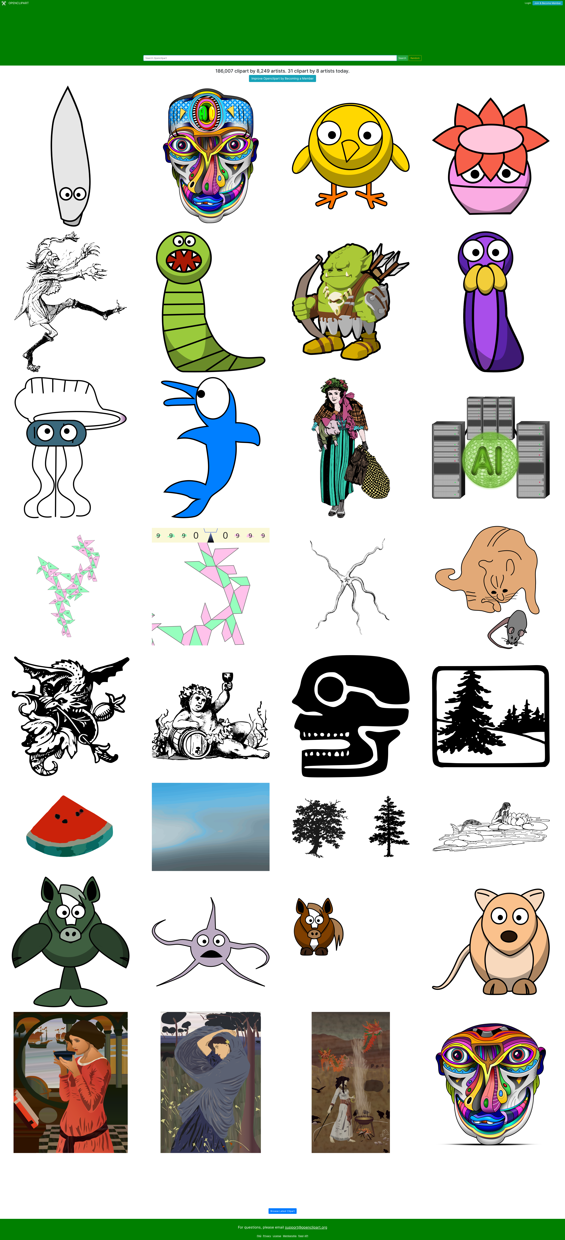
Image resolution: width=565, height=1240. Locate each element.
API (306, 1235)
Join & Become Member (547, 3)
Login (528, 2)
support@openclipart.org (306, 1227)
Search (402, 58)
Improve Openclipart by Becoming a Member (282, 78)
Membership (290, 1235)
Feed (301, 1235)
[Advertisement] (282, 30)
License (277, 1235)
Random (415, 58)
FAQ (259, 1235)
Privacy (267, 1235)
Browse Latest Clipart (282, 1211)
